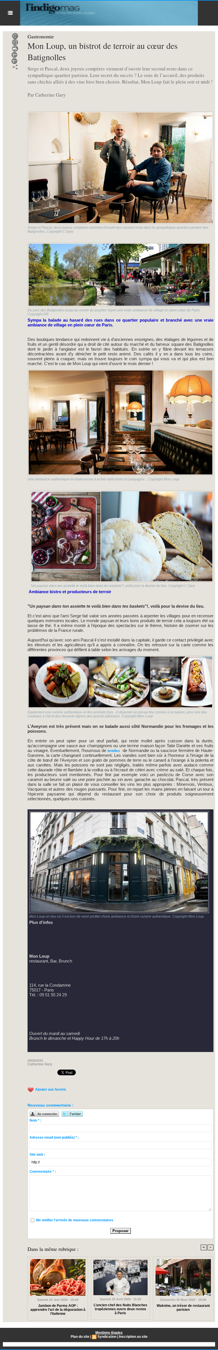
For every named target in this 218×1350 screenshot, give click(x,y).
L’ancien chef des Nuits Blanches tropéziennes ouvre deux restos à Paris (120, 1309)
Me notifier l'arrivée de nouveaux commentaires (74, 1220)
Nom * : (35, 1120)
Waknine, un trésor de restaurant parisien (183, 1308)
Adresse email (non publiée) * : (54, 1137)
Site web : (37, 1155)
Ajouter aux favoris (50, 1089)
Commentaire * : (43, 1172)
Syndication (106, 1337)
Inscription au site (133, 1337)
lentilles (114, 751)
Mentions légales (109, 1333)
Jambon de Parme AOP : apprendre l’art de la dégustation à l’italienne (57, 1310)
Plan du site (80, 1337)
